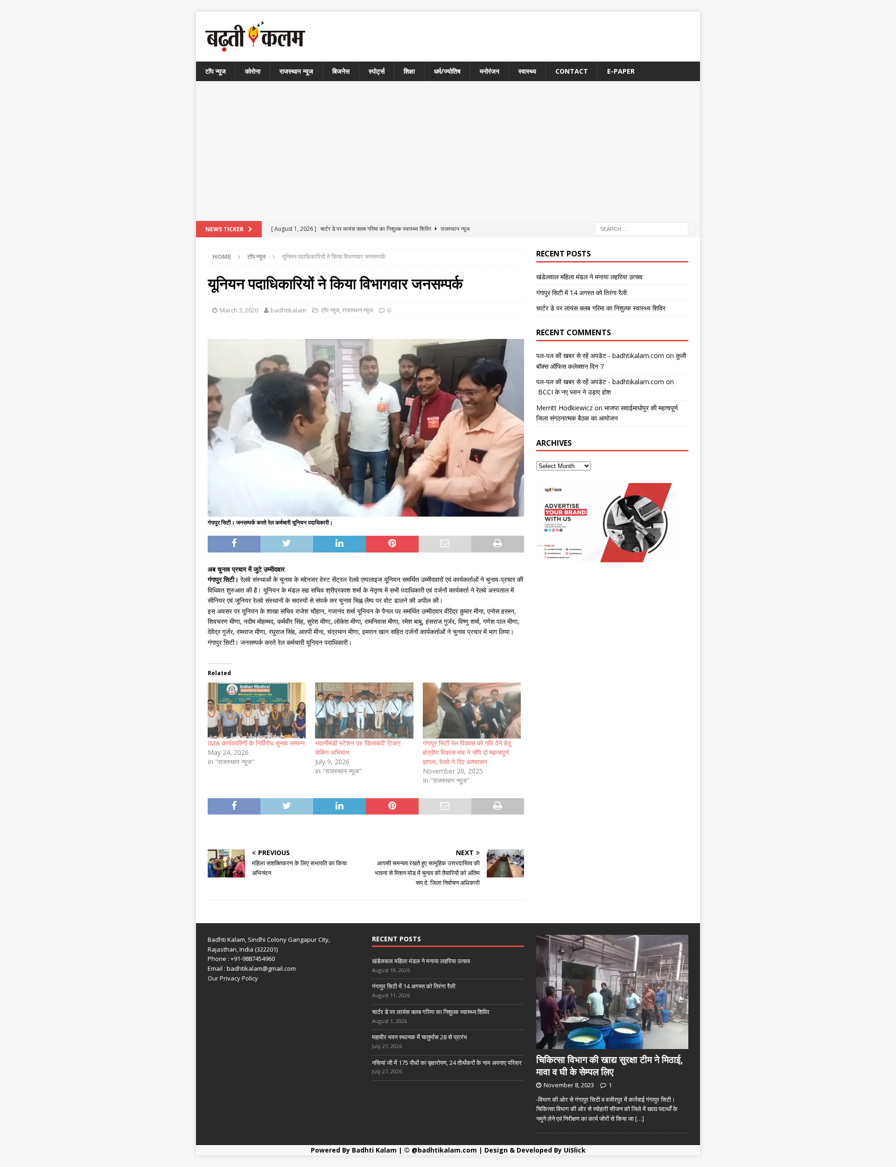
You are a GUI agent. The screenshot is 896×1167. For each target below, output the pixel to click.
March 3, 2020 (239, 310)
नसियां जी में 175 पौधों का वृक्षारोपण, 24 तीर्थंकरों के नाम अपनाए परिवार (447, 1062)
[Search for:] (641, 228)
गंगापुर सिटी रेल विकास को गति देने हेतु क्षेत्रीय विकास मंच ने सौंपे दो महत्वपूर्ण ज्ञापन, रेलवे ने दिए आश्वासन (467, 752)
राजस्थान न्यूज (296, 71)
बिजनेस (341, 71)
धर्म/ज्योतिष (447, 71)
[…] (639, 1118)
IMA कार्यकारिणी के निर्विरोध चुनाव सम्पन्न (256, 743)
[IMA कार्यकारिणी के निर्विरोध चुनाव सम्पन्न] (257, 711)
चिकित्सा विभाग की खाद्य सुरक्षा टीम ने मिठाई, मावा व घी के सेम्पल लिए (609, 1065)
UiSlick (575, 1150)
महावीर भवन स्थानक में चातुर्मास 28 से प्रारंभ (419, 1037)
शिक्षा (409, 71)
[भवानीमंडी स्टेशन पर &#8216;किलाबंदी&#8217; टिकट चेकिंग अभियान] (364, 711)
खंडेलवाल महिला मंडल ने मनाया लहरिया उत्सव (589, 276)
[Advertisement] (448, 151)
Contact (571, 71)
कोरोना (252, 71)
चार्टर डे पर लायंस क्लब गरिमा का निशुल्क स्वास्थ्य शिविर (600, 308)
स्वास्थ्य (527, 71)
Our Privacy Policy (233, 978)
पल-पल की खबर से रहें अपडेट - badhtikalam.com (600, 355)
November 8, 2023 (569, 1085)
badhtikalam (288, 310)
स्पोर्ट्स (377, 71)
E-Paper (621, 71)
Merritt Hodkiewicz (564, 407)
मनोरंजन (489, 71)
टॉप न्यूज (215, 71)
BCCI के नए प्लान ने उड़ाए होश (573, 391)
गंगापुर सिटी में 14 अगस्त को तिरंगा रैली (581, 292)
